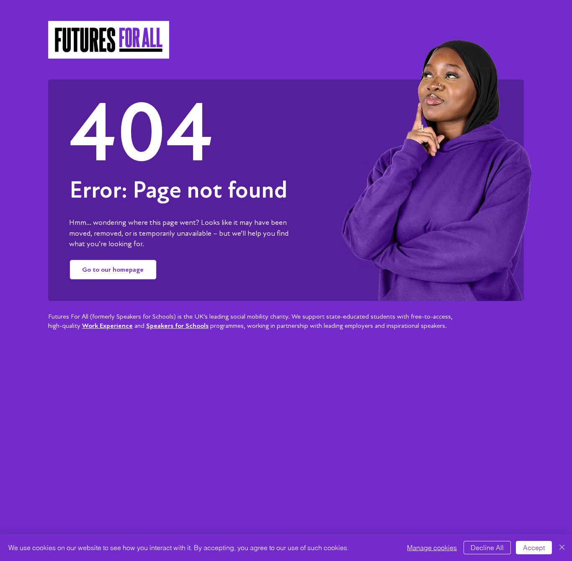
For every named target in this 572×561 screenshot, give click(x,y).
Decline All (487, 547)
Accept (534, 547)
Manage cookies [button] (432, 547)
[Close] (562, 547)
